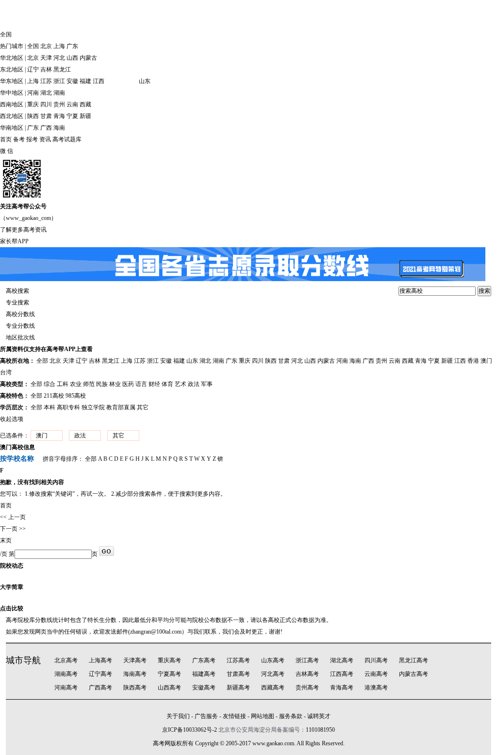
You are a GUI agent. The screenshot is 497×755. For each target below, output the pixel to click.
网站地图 (262, 716)
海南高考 (135, 674)
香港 (473, 360)
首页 (6, 139)
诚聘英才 (319, 716)
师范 (89, 384)
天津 (46, 57)
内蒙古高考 (413, 674)
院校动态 (11, 565)
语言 (141, 384)
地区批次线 (20, 337)
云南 (72, 104)
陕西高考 (135, 687)
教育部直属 (120, 407)
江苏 (46, 81)
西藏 (85, 104)
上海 (59, 46)
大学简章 (11, 587)
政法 (193, 384)
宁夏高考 (169, 674)
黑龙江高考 (413, 660)
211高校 (54, 395)
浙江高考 (307, 660)
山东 (144, 81)
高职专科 (68, 407)
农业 (76, 384)
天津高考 (135, 660)
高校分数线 (20, 314)
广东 (72, 46)
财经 (154, 384)
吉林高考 (307, 674)
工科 (62, 384)
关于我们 (178, 716)
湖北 (46, 92)
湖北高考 (341, 660)
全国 (33, 46)
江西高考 (341, 674)
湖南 (59, 92)
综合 (49, 384)
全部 (42, 360)
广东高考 (203, 660)
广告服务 (206, 716)
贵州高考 (307, 687)
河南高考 (66, 687)
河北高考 (272, 674)
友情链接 (234, 716)
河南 (33, 92)
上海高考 (100, 660)
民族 (102, 384)
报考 (32, 139)
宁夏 (72, 116)
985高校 (76, 395)
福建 (85, 81)
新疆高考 (238, 687)
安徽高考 (203, 687)
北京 (46, 46)
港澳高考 (376, 687)
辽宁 (33, 69)
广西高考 (100, 687)
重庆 (33, 104)
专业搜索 (17, 302)
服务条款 (290, 716)
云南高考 (376, 674)
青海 (59, 116)
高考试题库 (67, 139)
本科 (49, 407)
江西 (98, 81)
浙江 (59, 81)
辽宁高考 (100, 674)
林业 (115, 384)
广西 (46, 127)
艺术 (180, 384)
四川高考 (376, 660)
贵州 (59, 104)
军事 (207, 384)
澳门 (486, 360)
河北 (59, 57)
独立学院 (93, 407)
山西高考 (169, 687)
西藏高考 (272, 687)
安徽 (72, 81)
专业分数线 (20, 325)
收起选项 (11, 419)
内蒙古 (88, 57)
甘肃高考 (238, 674)
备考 (19, 139)
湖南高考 (66, 674)
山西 (72, 57)
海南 (59, 127)
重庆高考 (169, 660)
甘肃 (46, 116)
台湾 (6, 372)
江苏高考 (238, 660)
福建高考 (203, 674)
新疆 (85, 116)
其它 (143, 407)
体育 (167, 384)
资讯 (45, 139)
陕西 (33, 116)
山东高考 (272, 660)
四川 (46, 104)
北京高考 (66, 660)
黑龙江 (62, 69)
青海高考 (341, 687)
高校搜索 (17, 290)
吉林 (46, 69)
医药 (128, 384)
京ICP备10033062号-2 (189, 729)
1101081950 (320, 729)
